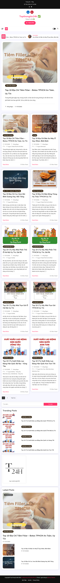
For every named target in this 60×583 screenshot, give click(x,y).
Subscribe (31, 22)
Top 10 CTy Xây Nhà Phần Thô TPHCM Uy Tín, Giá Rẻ (44, 251)
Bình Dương (14, 202)
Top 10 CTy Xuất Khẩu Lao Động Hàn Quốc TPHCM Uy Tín (38, 421)
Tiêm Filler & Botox (11, 85)
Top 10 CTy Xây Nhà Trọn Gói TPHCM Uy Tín (43, 306)
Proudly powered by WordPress (28, 577)
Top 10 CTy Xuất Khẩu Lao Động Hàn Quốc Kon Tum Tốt (43, 362)
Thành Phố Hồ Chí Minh (17, 146)
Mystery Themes (51, 577)
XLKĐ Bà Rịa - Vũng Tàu (17, 373)
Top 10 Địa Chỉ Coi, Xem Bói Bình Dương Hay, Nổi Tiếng (14, 195)
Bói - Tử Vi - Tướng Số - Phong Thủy (12, 191)
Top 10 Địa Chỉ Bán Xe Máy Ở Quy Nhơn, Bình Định (42, 37)
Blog (33, 1)
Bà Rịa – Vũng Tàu (16, 371)
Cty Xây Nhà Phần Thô (9, 246)
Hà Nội (13, 257)
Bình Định (43, 146)
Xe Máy (34, 135)
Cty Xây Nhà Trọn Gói (8, 302)
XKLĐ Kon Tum (35, 371)
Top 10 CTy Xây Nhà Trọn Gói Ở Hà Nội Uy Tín (15, 306)
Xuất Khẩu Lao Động (8, 357)
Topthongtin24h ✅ (30, 16)
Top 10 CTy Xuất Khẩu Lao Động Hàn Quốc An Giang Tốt (37, 440)
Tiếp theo (13, 398)
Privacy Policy (36, 580)
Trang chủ (28, 1)
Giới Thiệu (24, 580)
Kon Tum (43, 369)
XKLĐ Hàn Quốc (7, 373)
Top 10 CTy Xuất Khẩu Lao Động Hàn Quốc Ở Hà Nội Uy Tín (38, 430)
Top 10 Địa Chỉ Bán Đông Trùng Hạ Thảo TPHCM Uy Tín (44, 195)
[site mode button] (54, 29)
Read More (6, 164)
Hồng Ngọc (10, 106)
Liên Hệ (29, 580)
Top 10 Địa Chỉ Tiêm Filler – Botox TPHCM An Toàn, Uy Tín (15, 139)
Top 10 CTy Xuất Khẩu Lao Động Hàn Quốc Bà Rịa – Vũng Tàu (15, 363)
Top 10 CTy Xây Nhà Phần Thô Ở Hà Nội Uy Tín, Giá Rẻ (15, 251)
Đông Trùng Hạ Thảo (38, 191)
